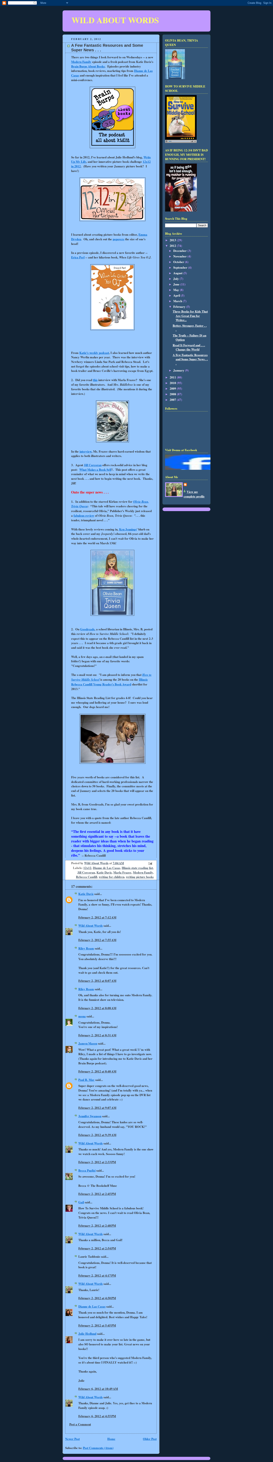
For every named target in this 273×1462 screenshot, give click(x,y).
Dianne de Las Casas (106, 868)
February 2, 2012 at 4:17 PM (97, 1275)
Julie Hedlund (87, 1333)
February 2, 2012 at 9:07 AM (97, 1107)
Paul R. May (86, 1080)
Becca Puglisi (87, 1170)
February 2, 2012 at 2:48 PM (97, 1225)
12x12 (87, 868)
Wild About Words (90, 925)
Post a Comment (80, 1424)
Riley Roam (86, 948)
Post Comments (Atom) (98, 1448)
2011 (173, 377)
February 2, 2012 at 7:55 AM (97, 940)
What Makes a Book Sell (95, 469)
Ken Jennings (128, 529)
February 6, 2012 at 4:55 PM (97, 1416)
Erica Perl (78, 257)
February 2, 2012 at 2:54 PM (97, 1248)
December (180, 250)
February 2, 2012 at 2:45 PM (97, 1194)
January (179, 370)
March (178, 301)
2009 (173, 388)
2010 (173, 383)
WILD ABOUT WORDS (115, 20)
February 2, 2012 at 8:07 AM (97, 980)
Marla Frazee (122, 872)
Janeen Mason (87, 1043)
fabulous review (84, 515)
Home (111, 1439)
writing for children (111, 877)
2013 (173, 240)
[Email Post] (150, 863)
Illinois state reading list (137, 868)
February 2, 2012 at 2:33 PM (97, 1162)
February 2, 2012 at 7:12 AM (97, 917)
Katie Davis (104, 872)
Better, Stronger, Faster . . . (190, 327)
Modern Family (81, 62)
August (178, 273)
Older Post (150, 1439)
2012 (173, 245)
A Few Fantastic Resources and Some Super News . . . (190, 359)
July (176, 278)
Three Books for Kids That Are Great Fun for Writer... (190, 315)
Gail (81, 1202)
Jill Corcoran (93, 465)
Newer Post (72, 1439)
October (179, 262)
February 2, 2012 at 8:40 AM (97, 1071)
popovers (118, 239)
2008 (173, 394)
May (176, 290)
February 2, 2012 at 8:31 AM (97, 1035)
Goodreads (87, 629)
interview (86, 451)
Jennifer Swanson (89, 1116)
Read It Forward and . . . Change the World (189, 347)
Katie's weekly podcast (94, 353)
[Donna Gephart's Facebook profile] (197, 468)
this (95, 380)
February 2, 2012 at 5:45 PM (97, 1325)
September (180, 267)
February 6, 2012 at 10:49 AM (98, 1389)
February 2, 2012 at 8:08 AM (97, 1008)
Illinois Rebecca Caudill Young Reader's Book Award (109, 681)
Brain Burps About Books (88, 66)
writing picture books (140, 877)
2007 (173, 399)
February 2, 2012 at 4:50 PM (97, 1298)
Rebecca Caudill (86, 877)
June (176, 284)
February (179, 306)
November (180, 256)
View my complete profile (194, 494)
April (177, 295)
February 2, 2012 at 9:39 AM (97, 1135)
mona (82, 1016)
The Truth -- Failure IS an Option (189, 337)
